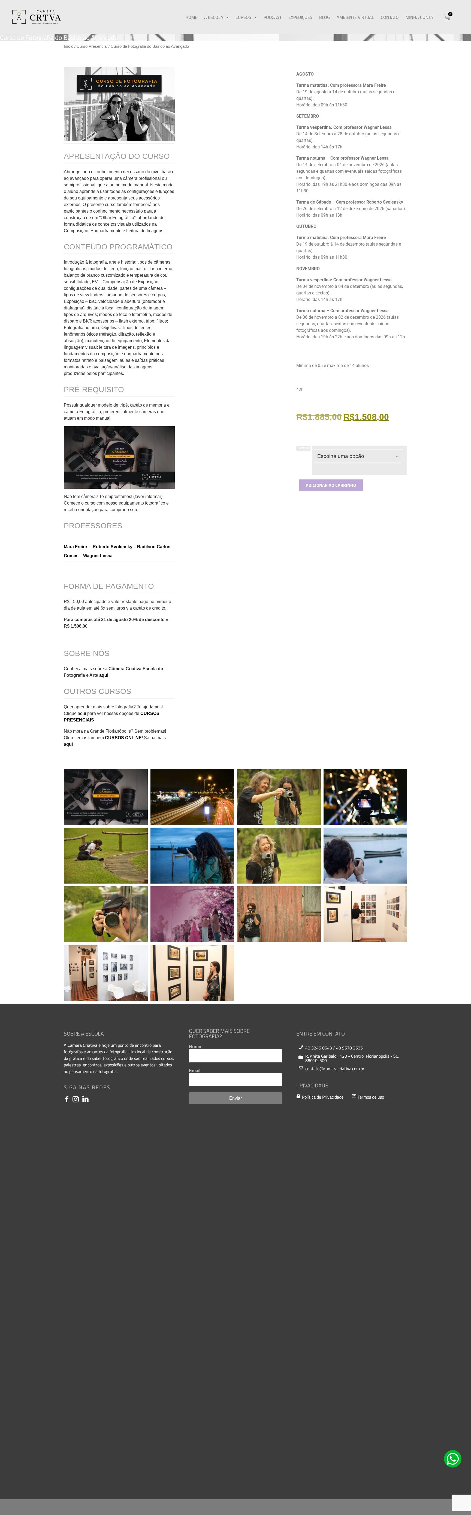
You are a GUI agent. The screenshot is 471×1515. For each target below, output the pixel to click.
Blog (324, 17)
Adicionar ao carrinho (331, 485)
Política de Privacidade (322, 1097)
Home (191, 17)
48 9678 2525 (349, 1048)
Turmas (303, 447)
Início (68, 46)
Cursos (243, 17)
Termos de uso (371, 1097)
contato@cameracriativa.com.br (334, 1068)
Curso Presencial (92, 46)
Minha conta (419, 17)
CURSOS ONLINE (123, 737)
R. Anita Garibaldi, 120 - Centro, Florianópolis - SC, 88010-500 (352, 1058)
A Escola (213, 17)
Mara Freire (75, 546)
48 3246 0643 (318, 1048)
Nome (195, 1047)
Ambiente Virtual (355, 17)
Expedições (300, 17)
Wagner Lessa (98, 555)
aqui (104, 675)
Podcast (273, 17)
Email (194, 1071)
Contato (390, 17)
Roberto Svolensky (112, 546)
